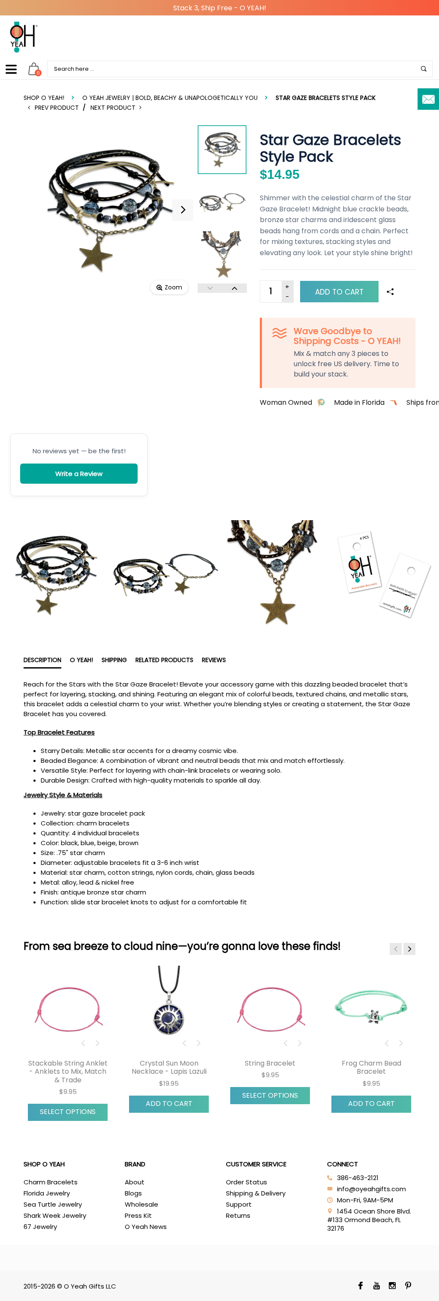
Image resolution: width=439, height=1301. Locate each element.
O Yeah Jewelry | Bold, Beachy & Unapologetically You (170, 97)
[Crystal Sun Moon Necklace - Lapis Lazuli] (169, 1010)
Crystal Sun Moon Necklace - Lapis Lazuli (169, 1067)
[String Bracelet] (270, 1010)
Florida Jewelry (47, 1193)
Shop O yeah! (44, 97)
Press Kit (138, 1215)
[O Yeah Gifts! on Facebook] (361, 1286)
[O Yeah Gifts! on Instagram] (392, 1286)
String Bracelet (270, 1063)
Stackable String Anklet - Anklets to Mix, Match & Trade (68, 1071)
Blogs (133, 1193)
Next (234, 288)
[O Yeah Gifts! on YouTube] (377, 1286)
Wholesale (141, 1204)
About (134, 1182)
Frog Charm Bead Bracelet (371, 1067)
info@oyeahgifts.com (371, 1188)
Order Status (246, 1182)
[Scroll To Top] (415, 1225)
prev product (57, 107)
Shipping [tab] (114, 660)
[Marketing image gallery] (219, 575)
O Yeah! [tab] (81, 660)
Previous (210, 288)
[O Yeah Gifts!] (23, 37)
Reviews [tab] (214, 660)
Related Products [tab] (164, 660)
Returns (238, 1215)
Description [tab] (42, 660)
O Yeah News (146, 1226)
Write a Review (78, 473)
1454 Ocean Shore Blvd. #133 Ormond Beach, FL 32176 (369, 1220)
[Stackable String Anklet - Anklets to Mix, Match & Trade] (68, 1010)
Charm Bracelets (51, 1182)
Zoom (173, 287)
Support (239, 1204)
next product (114, 107)
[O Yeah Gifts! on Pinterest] (408, 1286)
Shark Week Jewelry (55, 1215)
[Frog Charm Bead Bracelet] (371, 1010)
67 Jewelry (40, 1226)
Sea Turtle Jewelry (53, 1204)
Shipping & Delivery (256, 1193)
